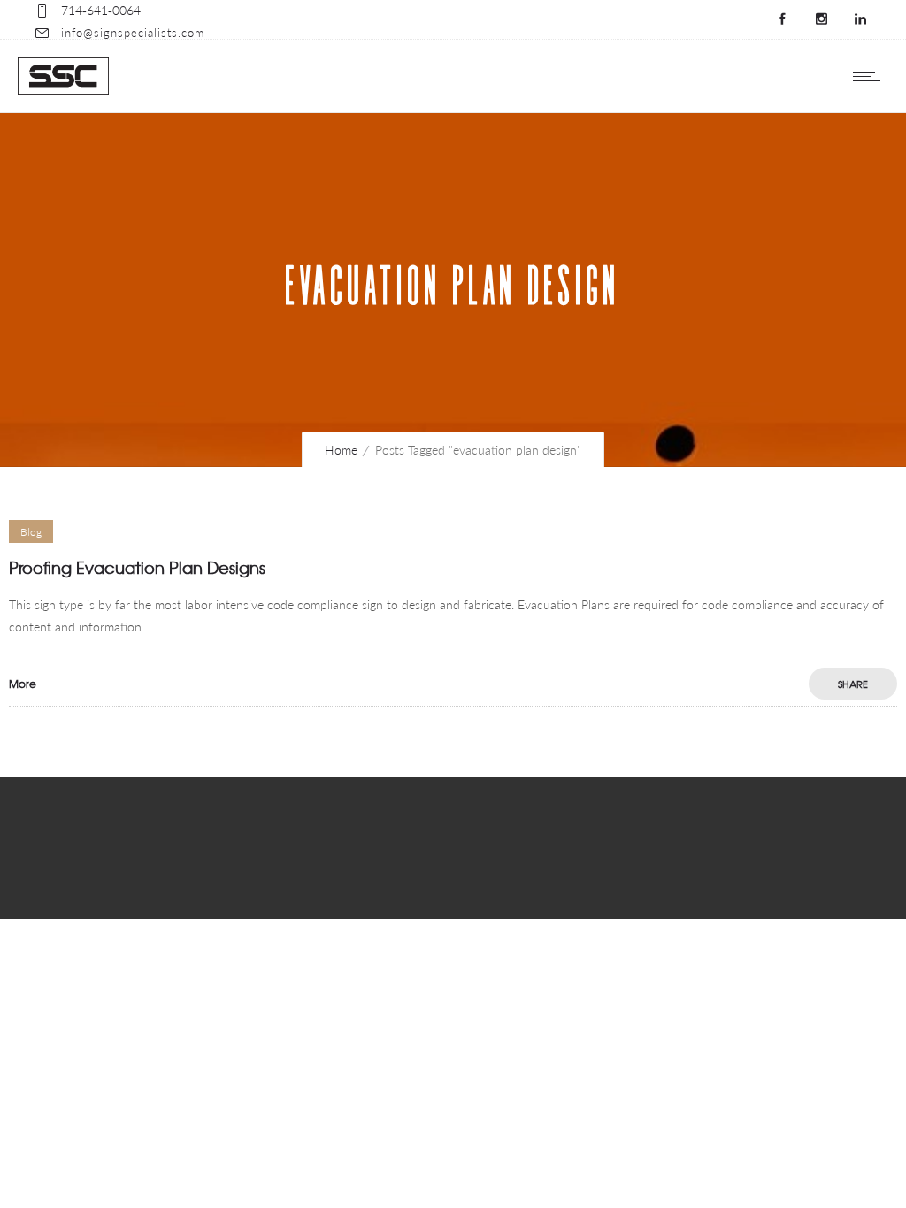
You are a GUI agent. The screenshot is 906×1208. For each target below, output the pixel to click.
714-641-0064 (101, 10)
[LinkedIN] (860, 19)
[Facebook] (782, 19)
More (22, 684)
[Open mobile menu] (870, 76)
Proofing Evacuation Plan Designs (137, 567)
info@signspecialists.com (132, 33)
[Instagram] (821, 19)
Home (341, 449)
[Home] (63, 89)
